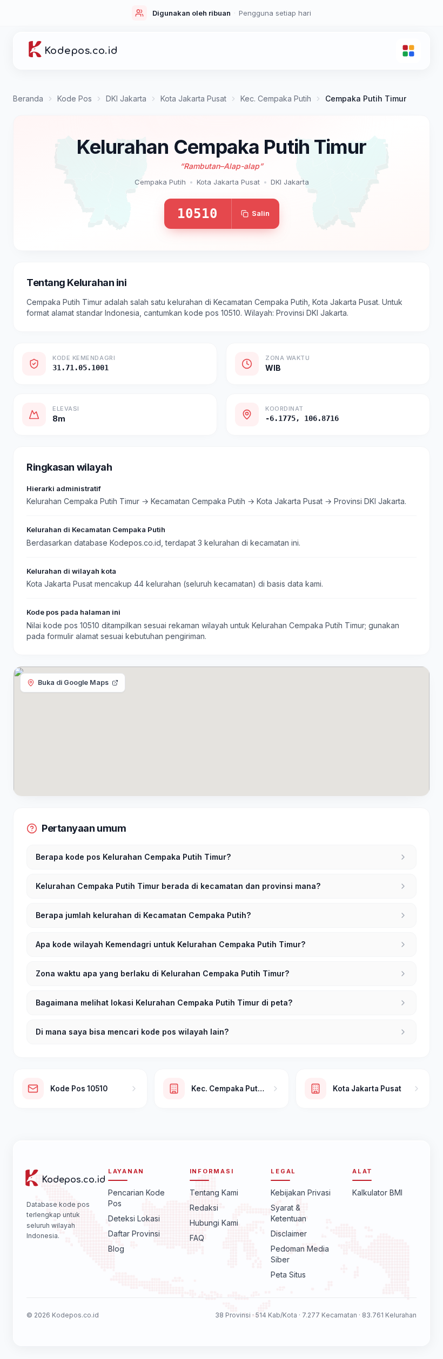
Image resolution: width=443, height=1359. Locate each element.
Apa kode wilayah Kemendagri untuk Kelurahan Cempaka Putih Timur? (170, 944)
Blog (116, 1248)
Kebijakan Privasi (301, 1192)
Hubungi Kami (214, 1222)
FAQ (197, 1237)
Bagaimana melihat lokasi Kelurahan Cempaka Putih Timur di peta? (164, 1002)
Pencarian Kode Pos (136, 1198)
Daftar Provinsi (134, 1233)
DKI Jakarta (126, 98)
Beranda (28, 98)
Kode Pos (74, 98)
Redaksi (204, 1207)
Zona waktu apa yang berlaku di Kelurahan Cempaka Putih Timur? (162, 973)
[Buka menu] (408, 50)
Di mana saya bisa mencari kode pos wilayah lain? (132, 1031)
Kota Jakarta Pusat (193, 98)
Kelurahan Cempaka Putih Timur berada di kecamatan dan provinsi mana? (178, 886)
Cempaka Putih (160, 182)
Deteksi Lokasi (134, 1218)
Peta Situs (288, 1274)
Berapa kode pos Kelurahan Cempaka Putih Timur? (133, 856)
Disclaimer (289, 1233)
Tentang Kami (214, 1192)
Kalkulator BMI (377, 1192)
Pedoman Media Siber (300, 1254)
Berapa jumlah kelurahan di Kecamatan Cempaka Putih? (143, 915)
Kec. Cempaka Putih (275, 98)
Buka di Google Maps (73, 682)
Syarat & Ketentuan (288, 1213)
